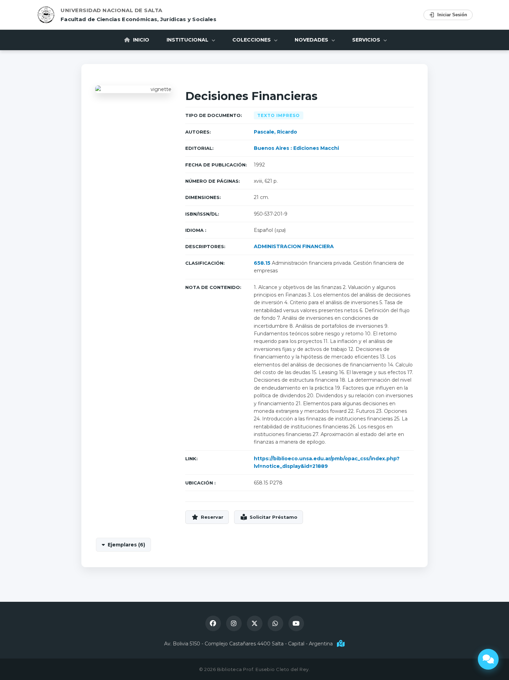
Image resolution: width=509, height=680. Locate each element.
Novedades (312, 40)
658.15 (262, 263)
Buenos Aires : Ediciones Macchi (296, 148)
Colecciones (252, 40)
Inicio (140, 40)
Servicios (367, 40)
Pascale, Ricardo (275, 132)
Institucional (188, 40)
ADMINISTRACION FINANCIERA (294, 246)
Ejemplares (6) (126, 545)
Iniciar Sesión (452, 14)
